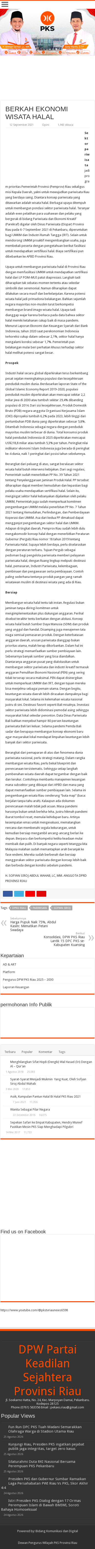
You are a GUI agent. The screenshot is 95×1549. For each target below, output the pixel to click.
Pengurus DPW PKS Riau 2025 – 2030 (28, 979)
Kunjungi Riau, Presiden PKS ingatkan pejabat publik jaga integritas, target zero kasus (46, 1446)
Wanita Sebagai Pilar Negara (30, 1109)
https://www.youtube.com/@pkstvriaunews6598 (34, 1310)
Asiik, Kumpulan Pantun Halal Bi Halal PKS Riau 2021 (45, 1096)
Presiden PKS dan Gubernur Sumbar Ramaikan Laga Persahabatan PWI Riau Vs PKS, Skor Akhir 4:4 (44, 1483)
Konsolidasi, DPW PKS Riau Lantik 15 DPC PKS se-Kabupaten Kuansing (64, 939)
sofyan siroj (62, 908)
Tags (61, 1052)
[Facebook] (43, 1537)
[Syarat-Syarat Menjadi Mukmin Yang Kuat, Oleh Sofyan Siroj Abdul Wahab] (5, 1079)
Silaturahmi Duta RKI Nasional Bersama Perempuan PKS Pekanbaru (41, 1463)
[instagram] (57, 1537)
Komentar (45, 1052)
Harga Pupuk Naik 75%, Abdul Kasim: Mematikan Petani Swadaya (33, 924)
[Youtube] (52, 1537)
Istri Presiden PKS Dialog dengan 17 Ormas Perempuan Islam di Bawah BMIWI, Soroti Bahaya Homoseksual (41, 1505)
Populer (27, 1052)
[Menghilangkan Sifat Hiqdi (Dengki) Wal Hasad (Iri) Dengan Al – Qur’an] (5, 1062)
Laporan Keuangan (16, 987)
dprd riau (19, 908)
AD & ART (9, 964)
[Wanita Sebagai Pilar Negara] (5, 1109)
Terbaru (10, 1052)
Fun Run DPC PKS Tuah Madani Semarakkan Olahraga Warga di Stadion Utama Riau (45, 1429)
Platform (9, 972)
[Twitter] (47, 1537)
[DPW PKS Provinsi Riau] (47, 32)
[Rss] (38, 1537)
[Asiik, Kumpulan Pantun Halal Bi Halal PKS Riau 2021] (5, 1096)
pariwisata (40, 908)
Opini (45, 124)
